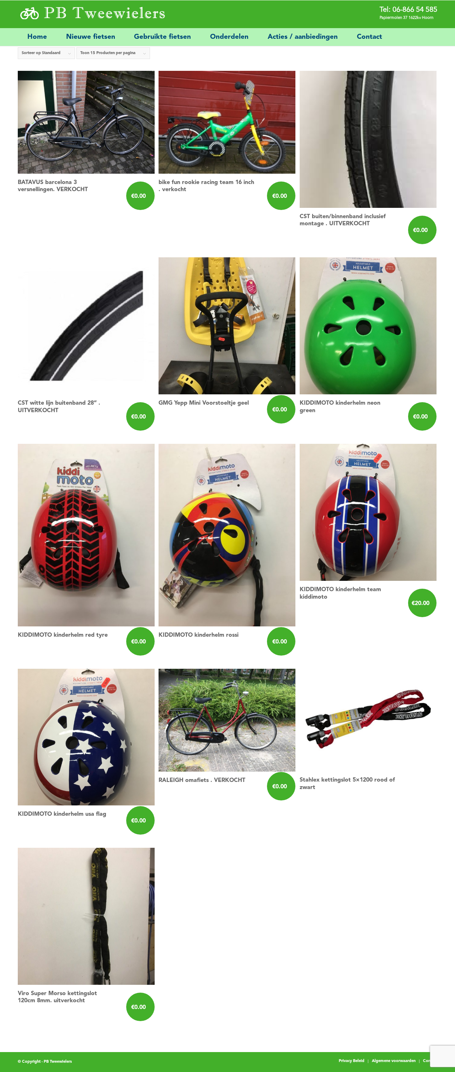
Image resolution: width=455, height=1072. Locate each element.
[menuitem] (37, 37)
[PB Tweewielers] (92, 14)
